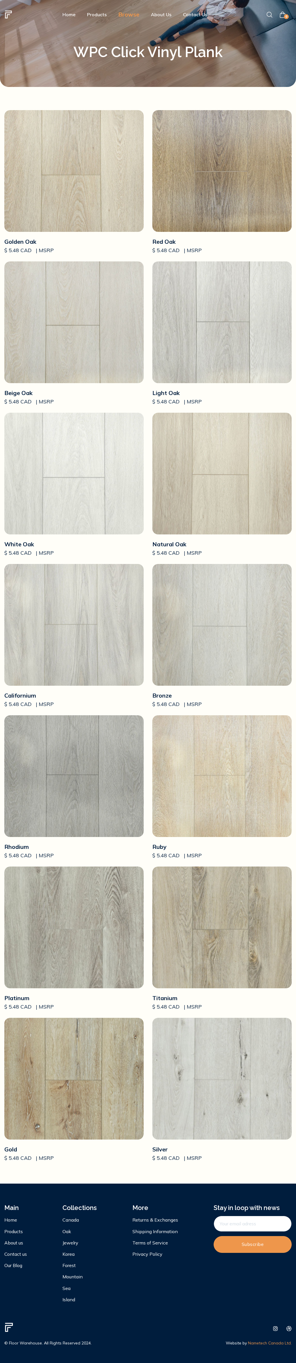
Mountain (72, 1277)
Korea (68, 1254)
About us (13, 1243)
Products (97, 14)
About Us (161, 14)
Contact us (15, 1254)
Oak (66, 1231)
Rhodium (16, 846)
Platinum (16, 998)
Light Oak (166, 392)
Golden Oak (20, 241)
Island (68, 1299)
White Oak (19, 544)
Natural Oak (169, 544)
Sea (66, 1288)
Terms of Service (150, 1243)
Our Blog (13, 1265)
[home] (8, 14)
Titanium (164, 998)
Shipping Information (155, 1231)
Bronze (162, 695)
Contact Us (195, 14)
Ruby (159, 846)
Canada (70, 1220)
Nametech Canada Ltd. (270, 1343)
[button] (128, 14)
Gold (10, 1149)
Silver (160, 1149)
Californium (20, 695)
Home (68, 14)
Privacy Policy (147, 1254)
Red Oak (164, 241)
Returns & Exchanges (155, 1220)
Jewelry (70, 1243)
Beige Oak (18, 392)
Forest (69, 1265)
